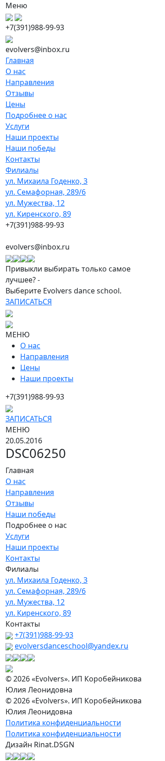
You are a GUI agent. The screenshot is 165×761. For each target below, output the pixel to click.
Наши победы (30, 148)
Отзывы (20, 93)
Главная (20, 60)
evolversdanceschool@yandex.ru (71, 646)
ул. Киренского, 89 (38, 214)
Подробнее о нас (36, 115)
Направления (30, 82)
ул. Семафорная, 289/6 (46, 192)
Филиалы (22, 170)
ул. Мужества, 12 (35, 203)
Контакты (23, 159)
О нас (16, 71)
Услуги (17, 126)
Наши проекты (32, 137)
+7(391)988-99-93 (44, 635)
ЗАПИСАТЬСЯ (29, 302)
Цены (15, 104)
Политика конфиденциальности (63, 723)
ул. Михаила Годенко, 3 (47, 181)
